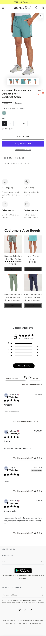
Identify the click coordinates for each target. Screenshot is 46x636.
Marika (12, 620)
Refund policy (10, 623)
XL (24, 123)
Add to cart (23, 137)
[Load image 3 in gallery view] (23, 81)
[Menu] (3, 8)
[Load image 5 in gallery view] (35, 81)
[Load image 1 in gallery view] (10, 81)
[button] (36, 8)
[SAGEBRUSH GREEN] (4, 113)
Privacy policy (22, 623)
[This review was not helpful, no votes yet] (39, 421)
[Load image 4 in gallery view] (29, 81)
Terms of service (35, 623)
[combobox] (32, 384)
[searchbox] (13, 378)
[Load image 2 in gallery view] (17, 81)
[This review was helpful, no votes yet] (35, 421)
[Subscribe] (42, 595)
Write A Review (24, 366)
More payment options (23, 149)
